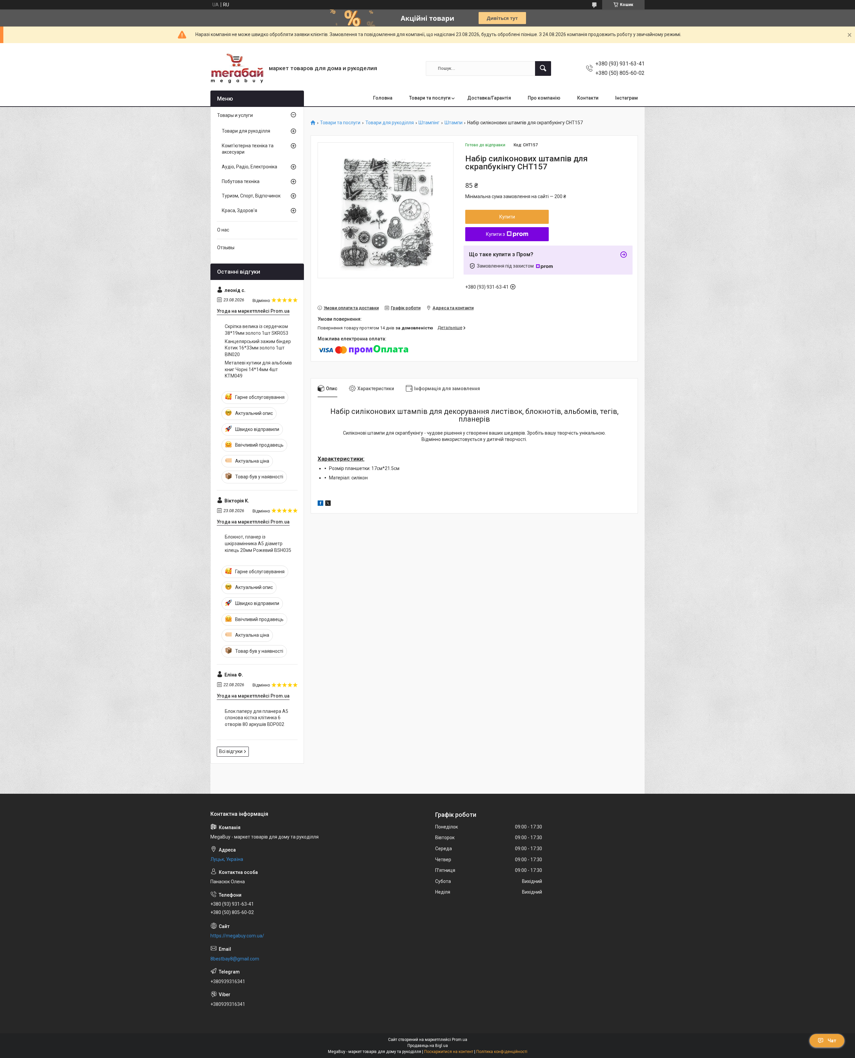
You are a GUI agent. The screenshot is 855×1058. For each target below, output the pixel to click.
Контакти (587, 98)
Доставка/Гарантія (489, 98)
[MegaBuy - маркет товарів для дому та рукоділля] (237, 68)
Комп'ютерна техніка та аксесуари (248, 149)
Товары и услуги (235, 115)
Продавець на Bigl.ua (427, 1045)
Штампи (454, 122)
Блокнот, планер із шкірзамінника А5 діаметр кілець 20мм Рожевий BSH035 (258, 543)
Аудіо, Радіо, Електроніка (249, 166)
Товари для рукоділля (389, 122)
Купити (507, 216)
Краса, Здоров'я (239, 210)
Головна (382, 98)
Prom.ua (459, 1039)
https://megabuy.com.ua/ (237, 935)
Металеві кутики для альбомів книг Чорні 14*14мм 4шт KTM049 (258, 369)
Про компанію (544, 98)
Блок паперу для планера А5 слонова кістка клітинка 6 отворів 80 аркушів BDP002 (256, 718)
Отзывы (225, 247)
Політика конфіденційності (501, 1051)
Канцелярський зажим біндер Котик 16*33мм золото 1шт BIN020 (258, 348)
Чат (832, 1040)
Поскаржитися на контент (448, 1051)
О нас (223, 230)
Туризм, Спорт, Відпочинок (251, 195)
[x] (328, 504)
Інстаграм (626, 98)
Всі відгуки (230, 751)
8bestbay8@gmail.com (234, 958)
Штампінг (429, 122)
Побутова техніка (241, 181)
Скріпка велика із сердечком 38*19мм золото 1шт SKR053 (256, 330)
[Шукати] (543, 68)
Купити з (495, 234)
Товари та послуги (430, 98)
